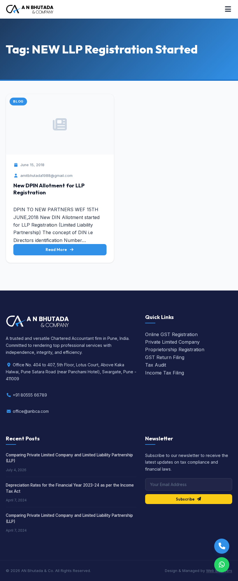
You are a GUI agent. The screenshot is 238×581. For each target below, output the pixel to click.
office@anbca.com (31, 411)
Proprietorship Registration (174, 349)
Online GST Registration (171, 334)
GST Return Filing (164, 357)
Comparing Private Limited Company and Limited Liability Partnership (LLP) (69, 458)
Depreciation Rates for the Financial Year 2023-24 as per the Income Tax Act (70, 488)
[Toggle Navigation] (227, 9)
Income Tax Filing (164, 373)
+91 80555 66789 (30, 394)
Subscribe (185, 499)
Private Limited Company (172, 342)
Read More (56, 249)
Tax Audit (155, 365)
